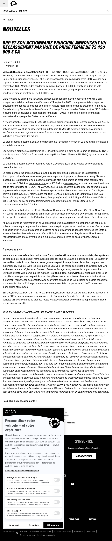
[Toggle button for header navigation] (4, 3)
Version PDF (12, 66)
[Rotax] (93, 519)
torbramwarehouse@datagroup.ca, (54, 201)
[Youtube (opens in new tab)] (72, 483)
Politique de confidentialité (40, 531)
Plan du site (90, 531)
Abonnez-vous (84, 456)
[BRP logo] (13, 3)
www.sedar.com (37, 183)
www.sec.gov (71, 183)
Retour (9, 19)
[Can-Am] (74, 519)
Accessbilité (78, 531)
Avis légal (23, 531)
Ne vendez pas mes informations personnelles (37, 535)
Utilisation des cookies (62, 531)
